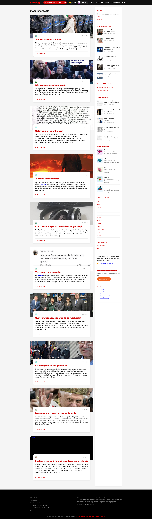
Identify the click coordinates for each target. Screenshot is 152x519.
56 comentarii (41, 286)
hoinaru (99, 217)
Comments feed (105, 296)
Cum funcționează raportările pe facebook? (58, 318)
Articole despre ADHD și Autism (105, 87)
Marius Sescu (100, 229)
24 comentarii (41, 99)
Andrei (40, 276)
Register (102, 290)
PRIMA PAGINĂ (33, 497)
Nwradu (99, 232)
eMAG (98, 16)
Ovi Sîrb (99, 236)
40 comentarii (41, 429)
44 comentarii (41, 194)
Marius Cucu (100, 226)
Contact (107, 2)
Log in (102, 292)
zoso (98, 201)
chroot (78, 516)
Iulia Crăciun (100, 214)
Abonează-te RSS (104, 279)
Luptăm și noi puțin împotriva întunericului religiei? (61, 461)
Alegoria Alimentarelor (47, 178)
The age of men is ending (48, 272)
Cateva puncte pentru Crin (49, 131)
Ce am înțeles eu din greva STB (51, 365)
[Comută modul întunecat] (71, 2)
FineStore (99, 19)
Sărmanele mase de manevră (50, 85)
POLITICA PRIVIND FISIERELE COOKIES (39, 507)
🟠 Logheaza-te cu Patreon (105, 263)
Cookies (97, 516)
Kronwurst (99, 220)
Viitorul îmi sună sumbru (48, 39)
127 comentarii (41, 477)
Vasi (98, 248)
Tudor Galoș (100, 239)
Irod (98, 210)
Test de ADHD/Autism (102, 90)
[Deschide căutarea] (75, 2)
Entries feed (103, 294)
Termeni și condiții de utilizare (37, 502)
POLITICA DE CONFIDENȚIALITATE (38, 505)
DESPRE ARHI (33, 500)
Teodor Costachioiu (102, 242)
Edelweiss (99, 207)
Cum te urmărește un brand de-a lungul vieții (58, 226)
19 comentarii (40, 334)
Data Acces (102, 516)
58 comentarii (41, 381)
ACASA (92, 2)
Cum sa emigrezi (115, 2)
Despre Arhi (99, 2)
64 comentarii (41, 53)
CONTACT (32, 510)
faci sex (43, 184)
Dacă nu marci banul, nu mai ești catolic (55, 413)
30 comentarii (41, 240)
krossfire (99, 223)
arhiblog (35, 2)
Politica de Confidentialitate (87, 516)
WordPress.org (104, 298)
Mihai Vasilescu (101, 245)
